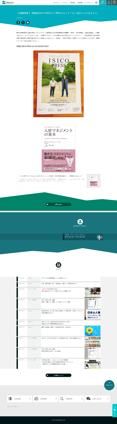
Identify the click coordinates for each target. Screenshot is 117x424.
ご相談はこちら (115, 410)
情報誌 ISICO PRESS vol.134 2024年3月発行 (33, 46)
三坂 (28, 33)
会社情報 (17, 399)
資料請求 (69, 399)
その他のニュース (58, 375)
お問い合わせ (58, 204)
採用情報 (80, 2)
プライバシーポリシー (13, 406)
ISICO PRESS (89, 33)
